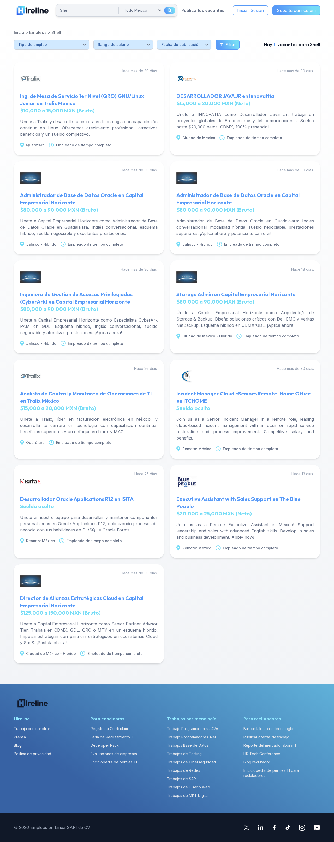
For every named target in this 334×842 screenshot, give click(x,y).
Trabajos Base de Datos (187, 745)
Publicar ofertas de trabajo (266, 737)
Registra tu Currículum (109, 728)
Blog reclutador (256, 762)
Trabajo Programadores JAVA (192, 728)
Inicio (19, 32)
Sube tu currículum (296, 10)
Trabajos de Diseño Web (188, 787)
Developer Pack (105, 745)
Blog (18, 745)
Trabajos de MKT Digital (187, 795)
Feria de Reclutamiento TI (112, 737)
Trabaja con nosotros (32, 728)
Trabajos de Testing (184, 753)
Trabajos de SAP (181, 778)
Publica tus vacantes (202, 10)
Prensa (20, 737)
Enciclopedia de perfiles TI (114, 762)
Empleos (37, 32)
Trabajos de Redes (183, 770)
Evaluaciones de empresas (114, 753)
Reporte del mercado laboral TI (270, 745)
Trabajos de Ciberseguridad (191, 762)
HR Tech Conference (261, 753)
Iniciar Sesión (250, 10)
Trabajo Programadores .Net (191, 737)
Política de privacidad (32, 753)
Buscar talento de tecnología (268, 728)
